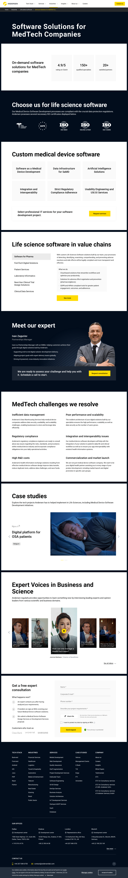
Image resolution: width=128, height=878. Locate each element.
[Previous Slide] (10, 632)
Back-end (15, 757)
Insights (63, 4)
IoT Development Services (58, 800)
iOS (13, 769)
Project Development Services (59, 773)
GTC (96, 777)
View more (50, 875)
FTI (77, 777)
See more (67, 298)
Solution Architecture (56, 796)
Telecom (31, 781)
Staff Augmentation (56, 769)
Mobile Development (56, 757)
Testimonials (99, 773)
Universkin (79, 781)
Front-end (15, 761)
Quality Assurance (56, 765)
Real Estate (32, 788)
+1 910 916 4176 (17, 843)
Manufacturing (33, 785)
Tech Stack (29, 4)
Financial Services (34, 757)
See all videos (108, 663)
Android (14, 765)
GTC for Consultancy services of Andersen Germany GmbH (105, 792)
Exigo (77, 773)
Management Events (82, 761)
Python (14, 785)
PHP (13, 777)
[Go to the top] (114, 864)
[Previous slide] (9, 536)
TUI (77, 769)
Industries (52, 4)
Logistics (31, 765)
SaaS (51, 808)
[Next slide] (118, 536)
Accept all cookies (107, 872)
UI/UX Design (54, 785)
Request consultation (100, 373)
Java (13, 773)
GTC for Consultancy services (105, 781)
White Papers (99, 769)
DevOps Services (55, 788)
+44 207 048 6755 (71, 843)
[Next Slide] (118, 632)
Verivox (78, 757)
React (14, 781)
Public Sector (32, 800)
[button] (34, 3)
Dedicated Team (55, 777)
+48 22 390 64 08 (44, 843)
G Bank (78, 765)
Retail (30, 796)
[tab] (31, 263)
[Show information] (94, 722)
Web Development (56, 761)
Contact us (120, 3)
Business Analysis (56, 792)
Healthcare (31, 761)
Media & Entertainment (35, 777)
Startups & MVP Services (58, 804)
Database (53, 812)
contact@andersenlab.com (44, 864)
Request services (99, 214)
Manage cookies (87, 872)
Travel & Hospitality (34, 769)
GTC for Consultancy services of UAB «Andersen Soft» (105, 786)
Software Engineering (57, 781)
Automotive (32, 773)
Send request (71, 730)
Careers (85, 4)
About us (74, 4)
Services (41, 4)
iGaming (31, 792)
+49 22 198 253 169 (98, 843)
